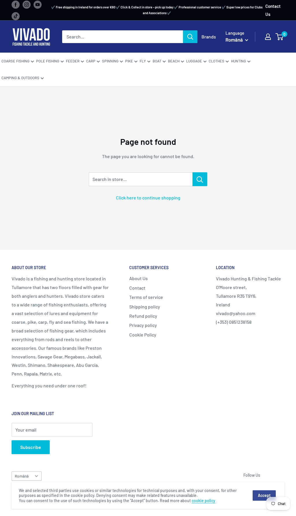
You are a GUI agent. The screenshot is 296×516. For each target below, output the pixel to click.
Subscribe (30, 447)
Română (22, 476)
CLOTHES (216, 61)
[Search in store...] (200, 179)
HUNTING (238, 61)
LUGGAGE (194, 61)
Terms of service (146, 297)
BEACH (174, 61)
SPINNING (110, 61)
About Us (138, 278)
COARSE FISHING (15, 61)
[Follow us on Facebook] (16, 4)
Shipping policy (144, 306)
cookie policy (203, 500)
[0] (279, 36)
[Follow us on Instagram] (27, 4)
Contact (137, 288)
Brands (208, 36)
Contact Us (273, 10)
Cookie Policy (142, 334)
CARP (90, 61)
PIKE (129, 61)
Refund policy (143, 316)
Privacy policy (143, 325)
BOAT (157, 61)
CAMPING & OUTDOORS (20, 77)
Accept (264, 495)
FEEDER (72, 61)
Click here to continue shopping (148, 197)
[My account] (268, 37)
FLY (143, 61)
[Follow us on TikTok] (16, 16)
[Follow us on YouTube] (38, 4)
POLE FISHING (47, 61)
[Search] (190, 36)
